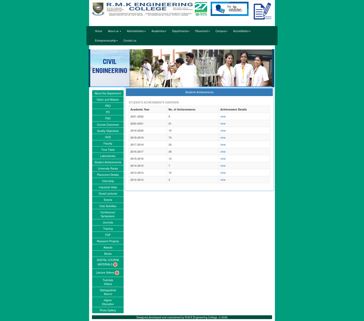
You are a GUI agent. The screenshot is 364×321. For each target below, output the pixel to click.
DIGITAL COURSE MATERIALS (108, 262)
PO (108, 112)
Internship (108, 181)
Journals (108, 222)
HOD (108, 137)
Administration (135, 31)
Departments (180, 31)
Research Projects (108, 241)
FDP (108, 235)
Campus (221, 31)
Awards (108, 247)
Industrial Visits (108, 187)
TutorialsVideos (108, 282)
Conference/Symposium (107, 214)
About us (113, 31)
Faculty (108, 143)
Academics (158, 31)
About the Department (108, 93)
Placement (201, 31)
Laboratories (107, 156)
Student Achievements (107, 162)
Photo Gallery (108, 310)
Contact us (129, 40)
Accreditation (241, 31)
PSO (108, 118)
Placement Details (108, 175)
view (223, 116)
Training (108, 228)
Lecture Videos (105, 272)
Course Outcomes (108, 124)
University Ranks (108, 168)
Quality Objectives (108, 131)
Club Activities (108, 206)
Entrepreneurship (105, 40)
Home (98, 31)
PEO (108, 106)
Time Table (108, 149)
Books (108, 254)
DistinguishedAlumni (108, 292)
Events (108, 200)
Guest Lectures (108, 193)
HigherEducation (108, 302)
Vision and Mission (108, 99)
